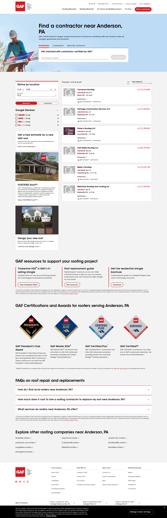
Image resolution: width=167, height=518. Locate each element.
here (115, 368)
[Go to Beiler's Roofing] (69, 170)
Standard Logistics (134, 476)
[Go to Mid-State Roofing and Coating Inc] (69, 189)
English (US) (104, 4)
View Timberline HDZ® (28, 285)
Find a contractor (143, 9)
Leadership (55, 480)
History (53, 476)
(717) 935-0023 (144, 187)
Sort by (128, 83)
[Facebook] (16, 482)
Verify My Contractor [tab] (76, 46)
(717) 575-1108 (144, 167)
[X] (20, 482)
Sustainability (55, 493)
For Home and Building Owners (109, 9)
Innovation (55, 485)
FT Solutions (132, 489)
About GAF (55, 472)
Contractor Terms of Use (70, 293)
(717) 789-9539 (144, 129)
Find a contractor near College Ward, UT (92, 503)
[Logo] (23, 11)
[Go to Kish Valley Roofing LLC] (69, 150)
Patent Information (109, 476)
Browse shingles (131, 4)
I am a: (144, 4)
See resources (72, 285)
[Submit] (55, 89)
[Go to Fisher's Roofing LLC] (69, 131)
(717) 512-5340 (144, 90)
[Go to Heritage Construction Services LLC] (69, 112)
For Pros (128, 9)
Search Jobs (81, 476)
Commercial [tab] (58, 46)
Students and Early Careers (86, 485)
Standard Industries (58, 489)
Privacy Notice (51, 516)
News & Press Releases (110, 485)
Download (117, 285)
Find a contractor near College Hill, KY (125, 503)
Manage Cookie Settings (140, 512)
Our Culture (81, 480)
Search (91, 4)
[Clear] (51, 89)
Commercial (48, 103)
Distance (20, 93)
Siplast (130, 472)
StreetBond (132, 485)
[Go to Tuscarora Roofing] (69, 92)
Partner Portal (117, 4)
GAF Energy (131, 480)
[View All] (86, 99)
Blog (103, 480)
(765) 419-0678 (144, 148)
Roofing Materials (69, 9)
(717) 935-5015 (144, 109)
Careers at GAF (82, 472)
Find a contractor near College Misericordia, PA (60, 503)
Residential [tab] (44, 46)
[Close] (164, 507)
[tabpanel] (83, 55)
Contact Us (106, 472)
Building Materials (87, 9)
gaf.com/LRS (124, 368)
